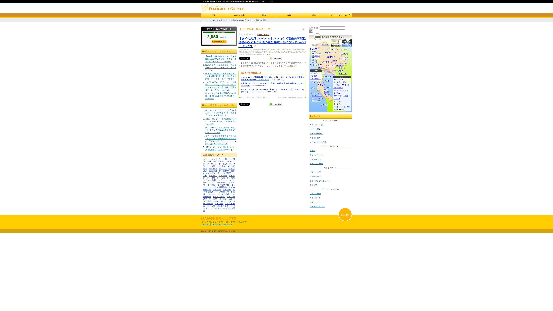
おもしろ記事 (238, 15)
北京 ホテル (215, 224)
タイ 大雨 (213, 199)
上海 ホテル (205, 224)
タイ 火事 (211, 166)
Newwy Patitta (219, 201)
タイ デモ (211, 194)
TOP (214, 15)
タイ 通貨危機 (221, 187)
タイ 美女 (221, 178)
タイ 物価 (227, 189)
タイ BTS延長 (219, 197)
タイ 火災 (221, 166)
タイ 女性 (231, 178)
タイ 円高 (223, 164)
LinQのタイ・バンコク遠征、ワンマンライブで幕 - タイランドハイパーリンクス (220, 67)
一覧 (302, 29)
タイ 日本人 (218, 161)
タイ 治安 (217, 189)
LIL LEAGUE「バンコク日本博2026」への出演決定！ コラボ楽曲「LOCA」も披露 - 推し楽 (220, 112)
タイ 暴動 (211, 185)
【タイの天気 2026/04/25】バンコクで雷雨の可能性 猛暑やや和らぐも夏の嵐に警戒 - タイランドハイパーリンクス (272, 42)
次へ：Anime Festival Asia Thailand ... (291, 97)
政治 (289, 15)
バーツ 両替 (205, 222)
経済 (264, 15)
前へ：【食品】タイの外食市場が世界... (254, 97)
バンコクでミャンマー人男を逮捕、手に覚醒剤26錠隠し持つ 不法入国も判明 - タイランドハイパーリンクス (220, 76)
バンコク (223, 168)
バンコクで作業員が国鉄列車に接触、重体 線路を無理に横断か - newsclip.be (220, 95)
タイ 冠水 (223, 199)
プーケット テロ (218, 208)
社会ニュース (263, 35)
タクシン (213, 168)
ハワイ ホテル (226, 224)
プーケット (212, 164)
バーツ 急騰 (220, 192)
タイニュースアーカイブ (339, 15)
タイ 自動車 (224, 171)
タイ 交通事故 (223, 185)
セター (206, 159)
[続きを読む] (289, 66)
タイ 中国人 (222, 182)
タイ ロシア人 (209, 182)
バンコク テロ (222, 206)
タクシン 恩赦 (223, 194)
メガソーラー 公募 (219, 159)
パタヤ (228, 161)
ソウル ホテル (242, 222)
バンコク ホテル (217, 222)
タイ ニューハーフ (226, 180)
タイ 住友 (211, 178)
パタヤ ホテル (230, 222)
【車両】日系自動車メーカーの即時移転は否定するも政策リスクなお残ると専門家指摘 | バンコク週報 (220, 59)
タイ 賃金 (223, 176)
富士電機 (213, 171)
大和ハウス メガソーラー (219, 172)
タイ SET (213, 176)
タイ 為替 (219, 204)
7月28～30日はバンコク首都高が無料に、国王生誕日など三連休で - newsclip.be (220, 121)
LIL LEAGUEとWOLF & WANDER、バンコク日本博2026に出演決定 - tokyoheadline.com (220, 130)
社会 (314, 15)
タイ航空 (227, 173)
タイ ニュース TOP (208, 20)
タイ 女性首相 (209, 180)
